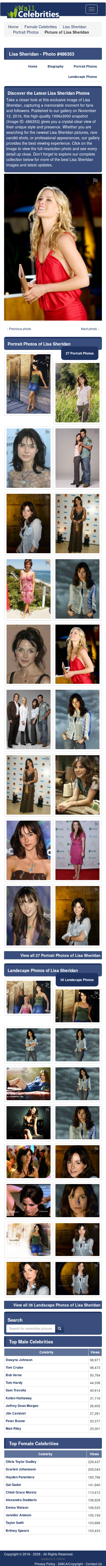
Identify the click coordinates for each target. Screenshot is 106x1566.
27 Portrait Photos (80, 353)
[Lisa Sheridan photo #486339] (77, 915)
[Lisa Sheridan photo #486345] (28, 1083)
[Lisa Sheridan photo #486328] (28, 1239)
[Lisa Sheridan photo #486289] (28, 458)
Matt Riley (13, 1428)
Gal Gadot (13, 1484)
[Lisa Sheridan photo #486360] (28, 1122)
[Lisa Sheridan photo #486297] (77, 392)
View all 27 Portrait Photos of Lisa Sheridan (60, 955)
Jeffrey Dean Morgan (22, 1405)
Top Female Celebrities (33, 1443)
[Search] (59, 1328)
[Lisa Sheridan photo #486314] (77, 523)
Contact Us (94, 1563)
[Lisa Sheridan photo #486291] (28, 523)
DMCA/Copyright (70, 1563)
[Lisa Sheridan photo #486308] (28, 915)
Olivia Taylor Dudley (21, 1461)
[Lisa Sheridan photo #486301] (77, 589)
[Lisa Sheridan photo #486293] (77, 785)
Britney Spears (17, 1530)
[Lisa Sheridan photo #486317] (77, 1200)
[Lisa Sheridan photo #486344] (77, 1239)
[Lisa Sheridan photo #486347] (77, 458)
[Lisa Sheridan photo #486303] (28, 384)
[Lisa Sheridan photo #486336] (77, 850)
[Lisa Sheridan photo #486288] (77, 1161)
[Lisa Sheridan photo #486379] (28, 589)
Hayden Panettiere (20, 1477)
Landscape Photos (82, 76)
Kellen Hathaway (19, 1398)
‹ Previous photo (19, 328)
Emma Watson (17, 1507)
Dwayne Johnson (19, 1359)
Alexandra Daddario (21, 1499)
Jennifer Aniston (18, 1515)
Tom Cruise (14, 1367)
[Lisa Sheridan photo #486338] (28, 1161)
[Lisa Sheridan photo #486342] (28, 997)
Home (33, 66)
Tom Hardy (14, 1382)
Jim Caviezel (16, 1413)
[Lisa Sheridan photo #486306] (28, 654)
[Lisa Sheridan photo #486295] (77, 1044)
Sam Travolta (16, 1390)
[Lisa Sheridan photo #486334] (28, 785)
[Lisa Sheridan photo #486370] (77, 1083)
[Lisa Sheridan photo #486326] (28, 1200)
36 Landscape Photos (77, 979)
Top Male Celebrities (31, 1341)
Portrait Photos (85, 66)
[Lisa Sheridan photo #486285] (28, 1044)
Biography (56, 66)
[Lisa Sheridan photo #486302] (28, 850)
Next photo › (90, 328)
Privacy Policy (45, 1563)
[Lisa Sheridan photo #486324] (77, 1122)
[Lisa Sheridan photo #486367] (28, 719)
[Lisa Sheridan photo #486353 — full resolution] (53, 247)
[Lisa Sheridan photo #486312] (77, 719)
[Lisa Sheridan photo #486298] (28, 1278)
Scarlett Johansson (21, 1469)
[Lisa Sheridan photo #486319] (77, 1278)
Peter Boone (15, 1420)
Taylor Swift (15, 1522)
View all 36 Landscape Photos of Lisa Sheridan (57, 1305)
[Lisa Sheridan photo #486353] (77, 654)
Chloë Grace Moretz (21, 1492)
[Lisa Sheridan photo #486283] (77, 1006)
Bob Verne (14, 1374)
